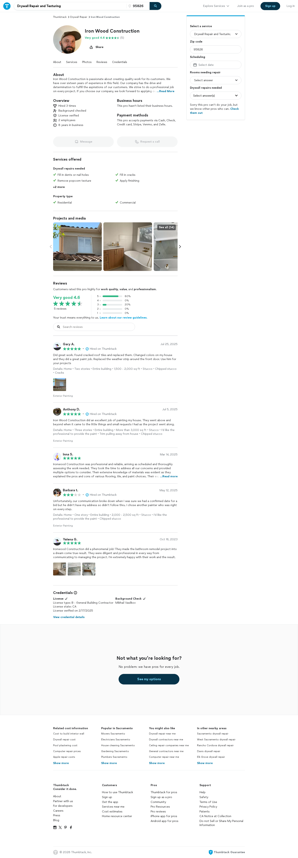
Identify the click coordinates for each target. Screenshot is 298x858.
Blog (56, 820)
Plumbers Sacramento (114, 757)
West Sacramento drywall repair (216, 739)
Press (56, 815)
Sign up (107, 797)
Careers (58, 810)
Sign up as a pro (161, 797)
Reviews (101, 62)
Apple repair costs (64, 757)
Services (71, 62)
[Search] (155, 6)
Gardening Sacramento (115, 751)
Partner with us (63, 801)
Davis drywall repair (208, 751)
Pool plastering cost (65, 745)
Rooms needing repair (205, 72)
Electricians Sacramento (115, 739)
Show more (61, 763)
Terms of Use (208, 802)
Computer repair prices (67, 751)
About (57, 62)
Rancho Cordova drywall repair (215, 745)
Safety (203, 797)
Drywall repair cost (64, 739)
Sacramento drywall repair (212, 733)
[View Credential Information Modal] (75, 593)
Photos (87, 62)
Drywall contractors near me (166, 739)
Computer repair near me (164, 757)
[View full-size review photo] (59, 384)
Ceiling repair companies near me (169, 745)
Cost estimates (112, 811)
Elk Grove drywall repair (211, 757)
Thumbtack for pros (164, 792)
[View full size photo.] (77, 246)
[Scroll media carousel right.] (180, 246)
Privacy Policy (208, 806)
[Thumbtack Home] (7, 6)
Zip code (196, 41)
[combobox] (70, 6)
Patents (204, 811)
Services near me (113, 806)
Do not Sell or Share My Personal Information (221, 823)
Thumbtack (59, 17)
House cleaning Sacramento (118, 745)
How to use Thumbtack (117, 792)
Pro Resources (160, 806)
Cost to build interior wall (68, 733)
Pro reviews (158, 811)
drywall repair (78, 17)
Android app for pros (164, 821)
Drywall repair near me (162, 733)
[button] (67, 39)
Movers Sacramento (113, 733)
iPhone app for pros (164, 816)
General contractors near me (166, 751)
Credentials (119, 62)
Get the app (110, 802)
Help (202, 792)
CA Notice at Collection (215, 816)
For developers (63, 806)
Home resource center (117, 816)
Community (158, 802)
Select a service (201, 26)
